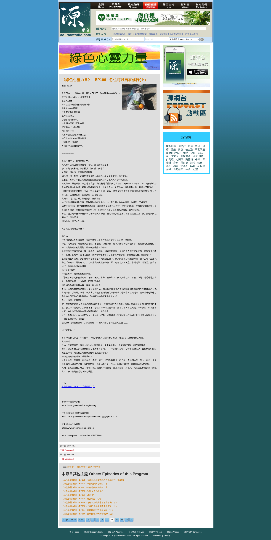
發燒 (173, 149)
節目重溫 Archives (136, 532)
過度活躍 (198, 156)
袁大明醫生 (164, 34)
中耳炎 (184, 166)
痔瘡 (175, 162)
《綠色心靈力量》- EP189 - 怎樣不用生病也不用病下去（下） (90, 502)
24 (126, 520)
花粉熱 (201, 166)
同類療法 (186, 156)
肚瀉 (192, 162)
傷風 (168, 169)
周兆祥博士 (178, 34)
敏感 (185, 152)
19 (102, 520)
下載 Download (67, 450)
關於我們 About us (115, 532)
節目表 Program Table (93, 532)
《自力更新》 (153, 34)
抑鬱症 (174, 156)
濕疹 (193, 152)
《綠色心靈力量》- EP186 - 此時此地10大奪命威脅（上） (88, 514)
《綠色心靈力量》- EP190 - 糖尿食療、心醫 (81, 499)
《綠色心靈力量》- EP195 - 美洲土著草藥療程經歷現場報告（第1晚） (93, 480)
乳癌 (197, 146)
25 (131, 520)
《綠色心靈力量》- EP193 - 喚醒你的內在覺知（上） (86, 487)
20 (107, 520)
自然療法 (178, 169)
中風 (197, 159)
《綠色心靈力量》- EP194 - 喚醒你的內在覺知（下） (86, 484)
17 (92, 520)
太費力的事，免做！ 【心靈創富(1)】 (78, 386)
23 (122, 520)
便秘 (180, 149)
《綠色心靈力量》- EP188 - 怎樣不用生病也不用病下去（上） (90, 506)
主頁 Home (74, 532)
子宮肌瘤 (200, 149)
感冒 (175, 166)
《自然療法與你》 (119, 34)
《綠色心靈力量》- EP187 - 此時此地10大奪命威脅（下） (88, 510)
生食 (188, 169)
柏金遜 (189, 149)
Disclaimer (156, 536)
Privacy (167, 536)
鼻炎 (168, 166)
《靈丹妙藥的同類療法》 (137, 34)
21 (112, 520)
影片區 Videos (173, 532)
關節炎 (189, 159)
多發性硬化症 (173, 152)
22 (117, 520)
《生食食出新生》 (191, 34)
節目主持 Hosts (155, 532)
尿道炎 (184, 162)
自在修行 (71, 467)
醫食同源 (171, 146)
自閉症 (170, 159)
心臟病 (179, 159)
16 (88, 520)
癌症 (172, 34)
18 (97, 520)
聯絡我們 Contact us (193, 532)
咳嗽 (199, 162)
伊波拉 (182, 146)
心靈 (195, 169)
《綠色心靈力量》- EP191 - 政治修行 (78, 495)
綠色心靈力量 (94, 467)
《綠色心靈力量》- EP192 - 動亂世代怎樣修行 (83, 491)
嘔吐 (192, 166)
